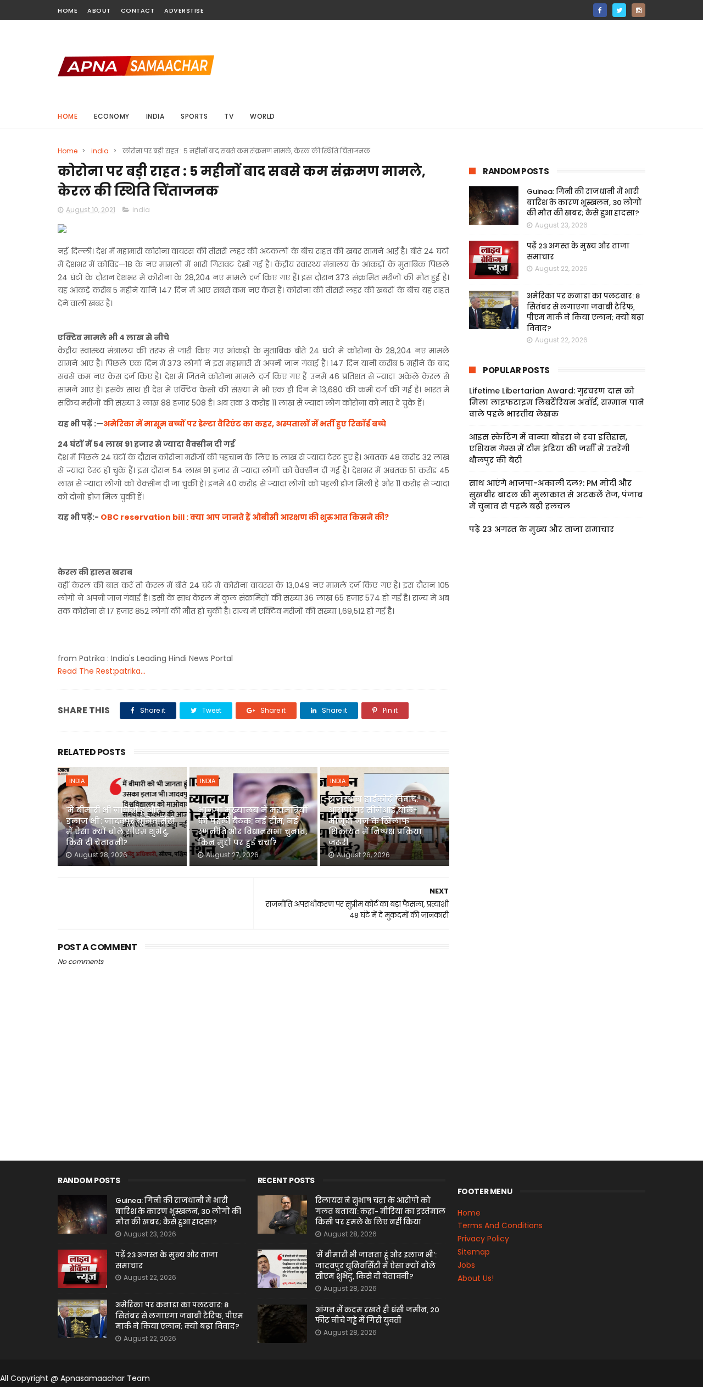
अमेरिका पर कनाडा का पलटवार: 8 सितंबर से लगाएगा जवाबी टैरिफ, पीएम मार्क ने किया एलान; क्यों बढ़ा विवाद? (585, 312)
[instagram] (638, 10)
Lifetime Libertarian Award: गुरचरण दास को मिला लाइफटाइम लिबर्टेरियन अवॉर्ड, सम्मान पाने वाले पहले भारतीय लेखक (556, 402)
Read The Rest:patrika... (102, 670)
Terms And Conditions (500, 1225)
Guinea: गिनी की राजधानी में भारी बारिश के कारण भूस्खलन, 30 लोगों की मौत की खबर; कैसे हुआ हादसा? (584, 202)
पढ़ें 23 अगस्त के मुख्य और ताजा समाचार (541, 529)
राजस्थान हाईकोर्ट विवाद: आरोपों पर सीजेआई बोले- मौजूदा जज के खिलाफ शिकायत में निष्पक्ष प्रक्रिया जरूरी (375, 820)
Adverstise (184, 10)
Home (67, 116)
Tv (228, 116)
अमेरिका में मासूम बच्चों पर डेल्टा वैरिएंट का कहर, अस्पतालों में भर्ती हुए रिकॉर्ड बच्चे (244, 423)
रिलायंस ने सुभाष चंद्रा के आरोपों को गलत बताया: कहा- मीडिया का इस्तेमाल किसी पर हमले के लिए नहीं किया (380, 1211)
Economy (112, 116)
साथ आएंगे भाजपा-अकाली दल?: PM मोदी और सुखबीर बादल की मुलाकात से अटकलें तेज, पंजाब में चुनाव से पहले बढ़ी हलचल (556, 495)
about (99, 10)
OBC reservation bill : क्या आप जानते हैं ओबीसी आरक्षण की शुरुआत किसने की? (245, 517)
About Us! (475, 1278)
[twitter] (619, 10)
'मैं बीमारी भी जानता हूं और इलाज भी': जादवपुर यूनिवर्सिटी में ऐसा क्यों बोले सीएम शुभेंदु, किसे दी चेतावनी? (120, 826)
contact (138, 10)
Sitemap (473, 1251)
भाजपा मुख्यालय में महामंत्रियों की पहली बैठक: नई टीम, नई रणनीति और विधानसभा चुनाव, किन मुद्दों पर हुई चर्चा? (253, 826)
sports (194, 116)
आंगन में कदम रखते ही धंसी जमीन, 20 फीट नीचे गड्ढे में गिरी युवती (377, 1315)
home (67, 10)
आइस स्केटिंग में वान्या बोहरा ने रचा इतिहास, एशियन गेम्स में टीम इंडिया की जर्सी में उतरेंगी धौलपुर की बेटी (549, 448)
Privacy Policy (483, 1238)
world (262, 116)
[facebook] (600, 10)
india (155, 116)
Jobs (466, 1265)
